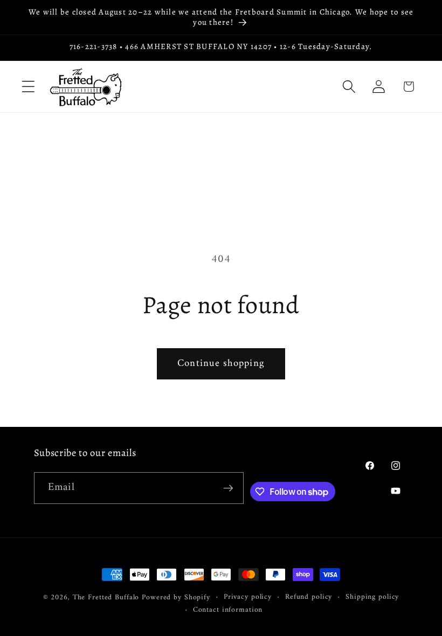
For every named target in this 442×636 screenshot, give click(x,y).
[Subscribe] (228, 487)
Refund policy (308, 597)
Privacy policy (248, 597)
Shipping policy (372, 597)
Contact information (228, 610)
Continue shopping (221, 363)
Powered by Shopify (176, 597)
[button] (28, 86)
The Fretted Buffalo (107, 597)
